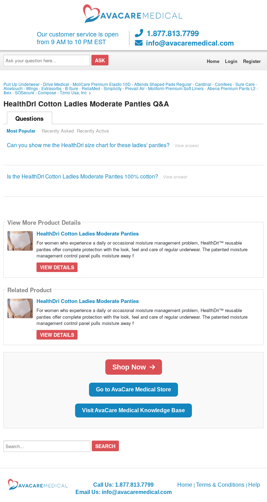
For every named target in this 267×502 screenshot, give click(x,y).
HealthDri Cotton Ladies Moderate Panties (88, 233)
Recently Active (93, 130)
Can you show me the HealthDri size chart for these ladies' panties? (88, 145)
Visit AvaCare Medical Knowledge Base (133, 410)
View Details (57, 267)
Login (231, 61)
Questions (29, 118)
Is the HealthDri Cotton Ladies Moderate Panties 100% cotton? (82, 176)
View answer (187, 145)
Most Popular (21, 130)
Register (252, 61)
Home (213, 61)
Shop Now (129, 367)
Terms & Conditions (220, 485)
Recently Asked (58, 130)
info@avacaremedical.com (190, 43)
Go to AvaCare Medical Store (133, 389)
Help (254, 485)
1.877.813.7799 (173, 33)
